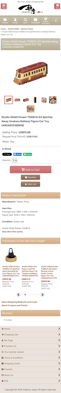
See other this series (12, 231)
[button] (4, 6)
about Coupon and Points (14, 305)
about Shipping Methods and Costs (19, 302)
